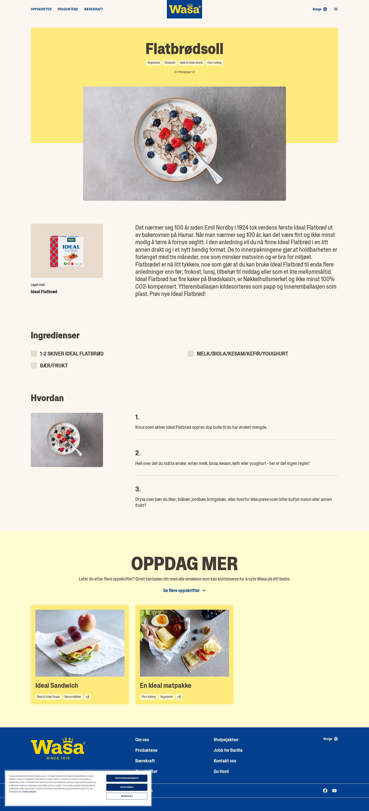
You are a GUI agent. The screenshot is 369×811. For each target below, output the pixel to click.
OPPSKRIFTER (41, 9)
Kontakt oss (225, 761)
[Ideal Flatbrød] (67, 251)
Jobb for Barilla (228, 750)
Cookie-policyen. (29, 791)
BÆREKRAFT (93, 9)
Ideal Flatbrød (44, 291)
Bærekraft (145, 761)
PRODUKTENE (68, 9)
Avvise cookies (127, 787)
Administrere (126, 796)
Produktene (146, 750)
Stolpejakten (226, 739)
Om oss (142, 739)
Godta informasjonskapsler (127, 778)
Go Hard (221, 771)
